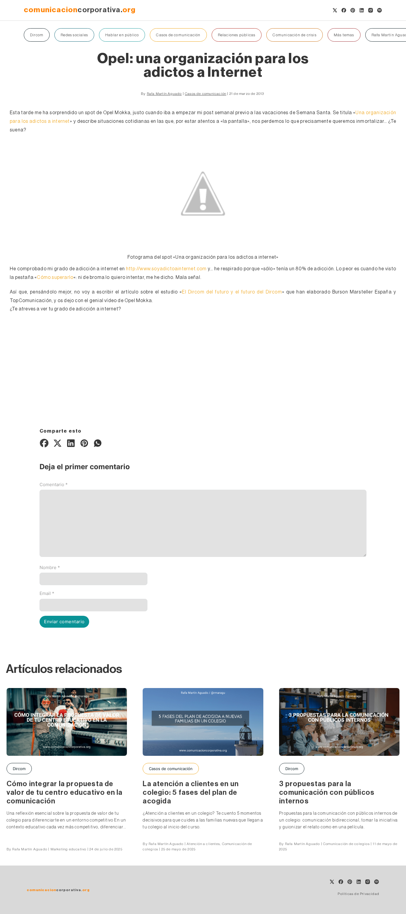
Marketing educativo (68, 849)
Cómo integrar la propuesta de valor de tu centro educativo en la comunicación (65, 792)
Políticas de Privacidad (358, 894)
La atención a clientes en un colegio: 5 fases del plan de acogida (191, 792)
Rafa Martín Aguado (164, 93)
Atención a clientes (203, 844)
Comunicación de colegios (346, 844)
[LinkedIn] (70, 443)
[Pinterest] (84, 443)
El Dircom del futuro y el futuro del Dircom (232, 292)
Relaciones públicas (237, 35)
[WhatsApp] (97, 443)
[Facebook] (44, 443)
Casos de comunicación (178, 35)
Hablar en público (122, 35)
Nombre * (50, 567)
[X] (57, 443)
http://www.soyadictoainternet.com (166, 268)
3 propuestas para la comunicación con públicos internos (326, 792)
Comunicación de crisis (294, 35)
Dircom (36, 35)
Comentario (54, 484)
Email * (47, 593)
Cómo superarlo (55, 277)
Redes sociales (74, 35)
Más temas (344, 35)
